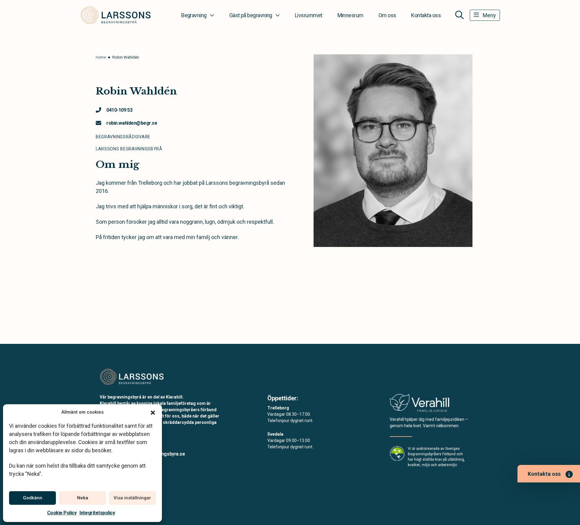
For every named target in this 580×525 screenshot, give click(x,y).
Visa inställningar (132, 498)
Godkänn (32, 498)
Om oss (387, 15)
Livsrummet (308, 15)
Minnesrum (350, 15)
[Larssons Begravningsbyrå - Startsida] (132, 376)
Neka (82, 498)
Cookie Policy (62, 513)
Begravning (194, 15)
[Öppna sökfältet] (459, 15)
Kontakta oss (426, 15)
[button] (153, 412)
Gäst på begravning (250, 15)
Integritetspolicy (97, 513)
